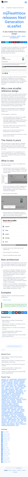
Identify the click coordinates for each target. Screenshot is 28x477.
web (18, 396)
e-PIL (3, 416)
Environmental (22, 416)
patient (7, 386)
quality (17, 411)
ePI (8, 379)
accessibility (9, 418)
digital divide (20, 415)
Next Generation (14, 37)
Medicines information (7, 408)
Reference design (7, 300)
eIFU (5, 383)
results (14, 396)
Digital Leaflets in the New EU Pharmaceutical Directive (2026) (12, 321)
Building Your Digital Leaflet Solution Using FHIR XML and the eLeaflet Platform (14, 335)
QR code (16, 383)
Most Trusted (5, 406)
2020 (3, 393)
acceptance (5, 403)
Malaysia (13, 421)
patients (14, 402)
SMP (22, 398)
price (8, 411)
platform (4, 409)
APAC (9, 421)
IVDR (22, 421)
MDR (25, 421)
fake (10, 396)
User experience (21, 385)
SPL (15, 415)
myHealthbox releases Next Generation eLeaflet (14, 19)
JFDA (11, 422)
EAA (17, 418)
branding (13, 401)
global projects (12, 419)
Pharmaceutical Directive (8, 425)
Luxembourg (14, 416)
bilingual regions (9, 389)
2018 (3, 389)
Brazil (22, 409)
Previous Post (11, 346)
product (16, 382)
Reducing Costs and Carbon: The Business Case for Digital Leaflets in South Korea (14, 325)
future (24, 399)
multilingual (19, 390)
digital (18, 36)
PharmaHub (8, 393)
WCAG (3, 418)
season (22, 388)
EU (2, 383)
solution (19, 402)
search (3, 385)
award (10, 403)
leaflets (4, 411)
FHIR (15, 385)
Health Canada (10, 424)
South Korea (23, 418)
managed (13, 409)
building (19, 401)
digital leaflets (22, 379)
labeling (20, 386)
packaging (10, 383)
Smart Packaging (16, 393)
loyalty (4, 402)
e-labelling (10, 382)
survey (8, 402)
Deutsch (14, 470)
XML (6, 388)
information (12, 390)
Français (24, 470)
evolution (12, 399)
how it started (19, 392)
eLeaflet (13, 36)
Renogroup (23, 424)
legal (20, 389)
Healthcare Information (16, 406)
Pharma (4, 424)
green (16, 389)
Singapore (23, 419)
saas (15, 408)
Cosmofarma (5, 414)
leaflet (23, 36)
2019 (3, 386)
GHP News (15, 403)
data (12, 411)
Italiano (10, 470)
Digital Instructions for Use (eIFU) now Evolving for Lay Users (13, 328)
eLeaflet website (22, 306)
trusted (21, 383)
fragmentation (5, 395)
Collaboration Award (7, 412)
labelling (18, 399)
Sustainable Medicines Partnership (10, 398)
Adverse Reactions (15, 395)
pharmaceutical (6, 401)
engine (11, 386)
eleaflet (20, 408)
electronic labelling (19, 380)
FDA (12, 415)
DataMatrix (11, 392)
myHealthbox (13, 379)
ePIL (10, 388)
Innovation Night (18, 412)
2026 (17, 425)
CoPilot (21, 422)
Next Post (18, 346)
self (9, 409)
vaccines (17, 388)
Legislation (4, 396)
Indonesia (4, 421)
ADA (14, 418)
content (22, 411)
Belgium (7, 416)
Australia (4, 419)
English (6, 470)
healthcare (9, 385)
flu (13, 388)
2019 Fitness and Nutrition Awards (10, 405)
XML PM (17, 424)
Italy (15, 386)
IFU (23, 393)
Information (5, 380)
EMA (25, 386)
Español (19, 470)
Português (15, 472)
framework (4, 390)
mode (18, 409)
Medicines (22, 382)
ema (19, 419)
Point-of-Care (5, 422)
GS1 (25, 390)
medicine (4, 399)
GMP (18, 421)
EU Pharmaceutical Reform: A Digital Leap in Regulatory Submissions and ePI (12, 332)
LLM (17, 422)
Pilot (3, 388)
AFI (8, 399)
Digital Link (4, 392)
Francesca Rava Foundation (16, 414)
